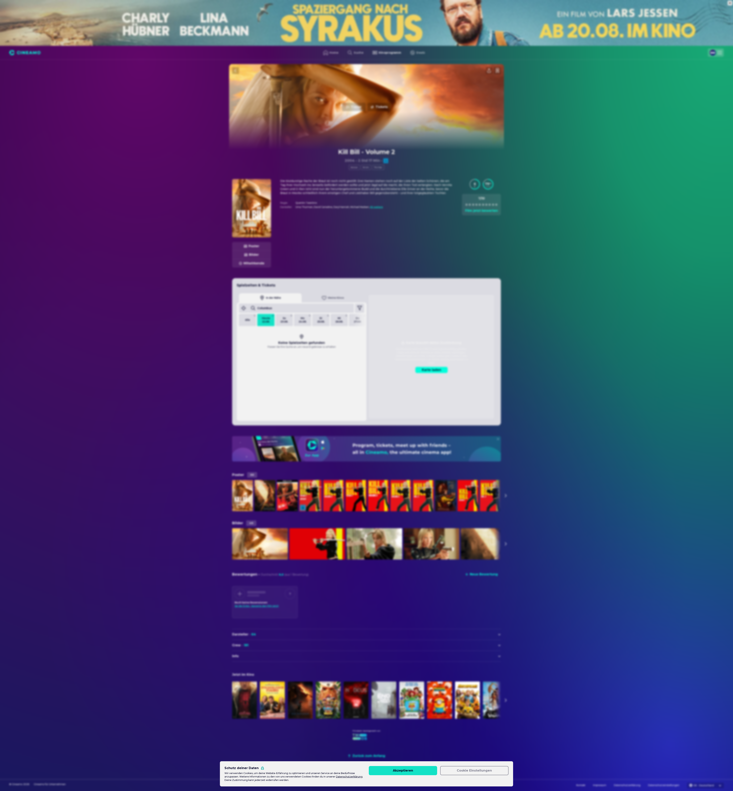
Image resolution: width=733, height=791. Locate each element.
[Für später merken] (497, 70)
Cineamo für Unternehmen (50, 784)
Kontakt (580, 785)
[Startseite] (25, 52)
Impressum (599, 785)
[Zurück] (235, 70)
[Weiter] (505, 495)
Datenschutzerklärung (627, 785)
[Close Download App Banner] (498, 439)
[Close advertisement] (730, 3)
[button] (475, 184)
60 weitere (376, 207)
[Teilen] (489, 70)
